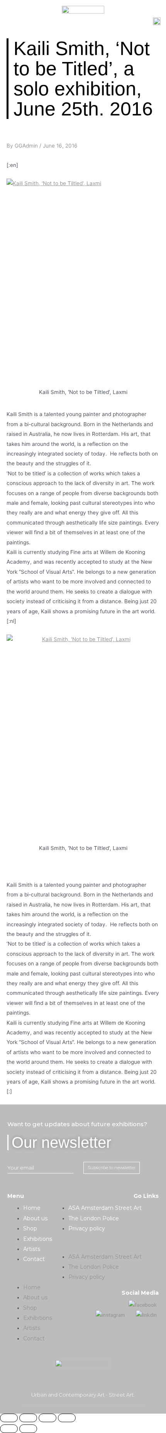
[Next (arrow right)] (28, 1428)
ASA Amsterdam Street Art (105, 1207)
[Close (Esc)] (9, 1418)
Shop (30, 1228)
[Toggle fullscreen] (47, 1418)
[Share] (28, 1418)
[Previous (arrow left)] (9, 1428)
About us (35, 1218)
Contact (34, 1259)
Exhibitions (37, 1238)
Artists (31, 1248)
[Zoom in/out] (67, 1418)
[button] (30, 1277)
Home (32, 1207)
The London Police (93, 1218)
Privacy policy (86, 1228)
